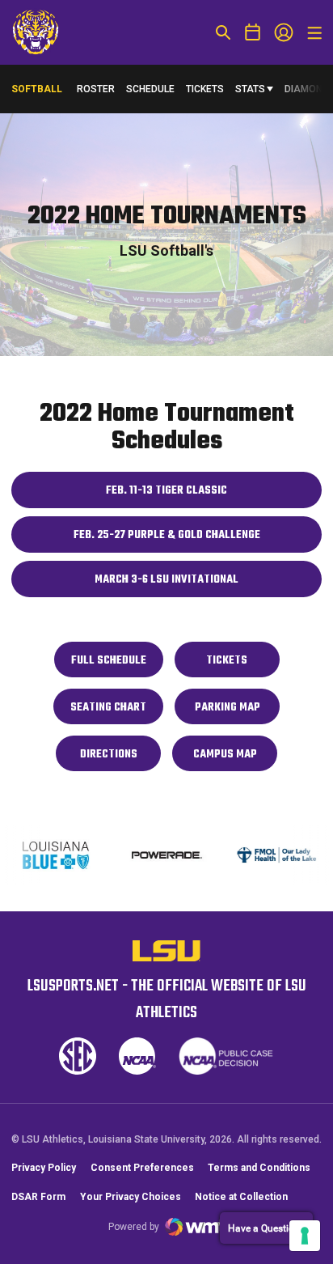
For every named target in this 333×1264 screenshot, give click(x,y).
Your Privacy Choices (130, 1196)
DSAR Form (38, 1196)
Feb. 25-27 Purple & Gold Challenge (181, 539)
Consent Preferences (142, 1167)
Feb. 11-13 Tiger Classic (197, 494)
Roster (96, 89)
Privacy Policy (43, 1167)
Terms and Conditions (259, 1167)
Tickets (205, 89)
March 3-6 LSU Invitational (191, 583)
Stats (250, 89)
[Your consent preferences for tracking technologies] (304, 1235)
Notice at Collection (241, 1196)
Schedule (150, 89)
